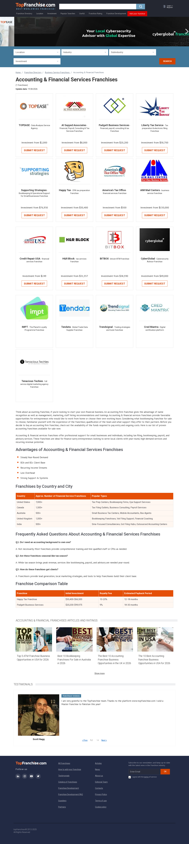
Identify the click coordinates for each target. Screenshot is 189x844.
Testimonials (63, 776)
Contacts (99, 788)
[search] (140, 6)
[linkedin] (17, 778)
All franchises (64, 763)
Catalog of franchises (67, 782)
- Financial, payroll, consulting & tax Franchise (115, 128)
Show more (99, 673)
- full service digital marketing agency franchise (34, 384)
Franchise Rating (95, 13)
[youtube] (31, 778)
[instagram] (24, 778)
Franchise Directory (24, 13)
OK (165, 771)
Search (167, 61)
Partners (62, 807)
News (97, 769)
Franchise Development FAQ (70, 794)
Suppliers (62, 801)
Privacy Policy (101, 794)
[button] (167, 6)
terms (146, 777)
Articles (98, 763)
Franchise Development (116, 13)
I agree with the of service (144, 777)
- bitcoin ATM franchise (119, 259)
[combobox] (37, 52)
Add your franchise (137, 13)
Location (39, 13)
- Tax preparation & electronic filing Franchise (155, 128)
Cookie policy (100, 807)
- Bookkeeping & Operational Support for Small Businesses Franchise (34, 193)
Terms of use (101, 801)
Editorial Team (101, 782)
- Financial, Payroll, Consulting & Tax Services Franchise (74, 128)
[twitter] (38, 778)
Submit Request (34, 150)
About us (99, 776)
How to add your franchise (69, 769)
